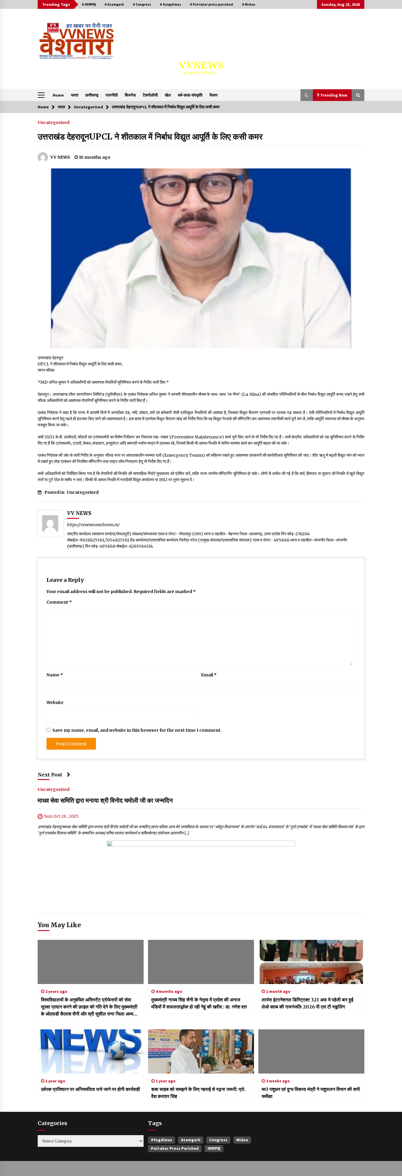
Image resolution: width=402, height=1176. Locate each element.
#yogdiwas (161, 1139)
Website (55, 702)
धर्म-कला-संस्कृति (190, 95)
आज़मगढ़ (213, 1148)
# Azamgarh (114, 4)
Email (209, 675)
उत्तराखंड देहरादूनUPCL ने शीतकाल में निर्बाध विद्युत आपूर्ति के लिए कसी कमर (150, 136)
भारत (74, 95)
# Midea (248, 4)
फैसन (213, 95)
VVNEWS (201, 65)
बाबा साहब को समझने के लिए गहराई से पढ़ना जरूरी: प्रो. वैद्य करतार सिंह (198, 1092)
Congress (218, 1139)
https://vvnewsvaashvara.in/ (93, 524)
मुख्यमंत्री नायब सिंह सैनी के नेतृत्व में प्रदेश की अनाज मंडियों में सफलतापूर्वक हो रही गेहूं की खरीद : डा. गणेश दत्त (199, 1003)
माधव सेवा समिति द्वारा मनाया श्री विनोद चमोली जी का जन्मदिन (105, 800)
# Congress (142, 4)
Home (58, 95)
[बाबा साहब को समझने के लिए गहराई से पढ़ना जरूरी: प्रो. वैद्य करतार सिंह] (201, 1051)
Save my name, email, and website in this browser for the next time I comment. (137, 730)
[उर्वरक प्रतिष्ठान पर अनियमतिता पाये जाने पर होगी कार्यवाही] (91, 1051)
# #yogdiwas (170, 4)
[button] (306, 95)
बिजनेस (130, 95)
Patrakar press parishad (175, 1148)
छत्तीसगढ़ (92, 95)
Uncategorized (53, 122)
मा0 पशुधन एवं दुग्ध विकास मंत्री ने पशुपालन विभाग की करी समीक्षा (311, 1092)
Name (54, 675)
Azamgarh (190, 1139)
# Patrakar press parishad (211, 4)
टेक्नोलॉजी (150, 95)
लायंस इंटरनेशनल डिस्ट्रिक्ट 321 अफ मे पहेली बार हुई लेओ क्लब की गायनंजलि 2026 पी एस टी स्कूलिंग (307, 1003)
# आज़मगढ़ (89, 4)
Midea (242, 1139)
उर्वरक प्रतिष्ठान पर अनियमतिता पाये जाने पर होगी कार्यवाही (90, 1089)
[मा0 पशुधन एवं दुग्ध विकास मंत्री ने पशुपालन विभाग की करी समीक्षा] (311, 1051)
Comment (59, 602)
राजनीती (112, 95)
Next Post (50, 775)
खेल (168, 95)
